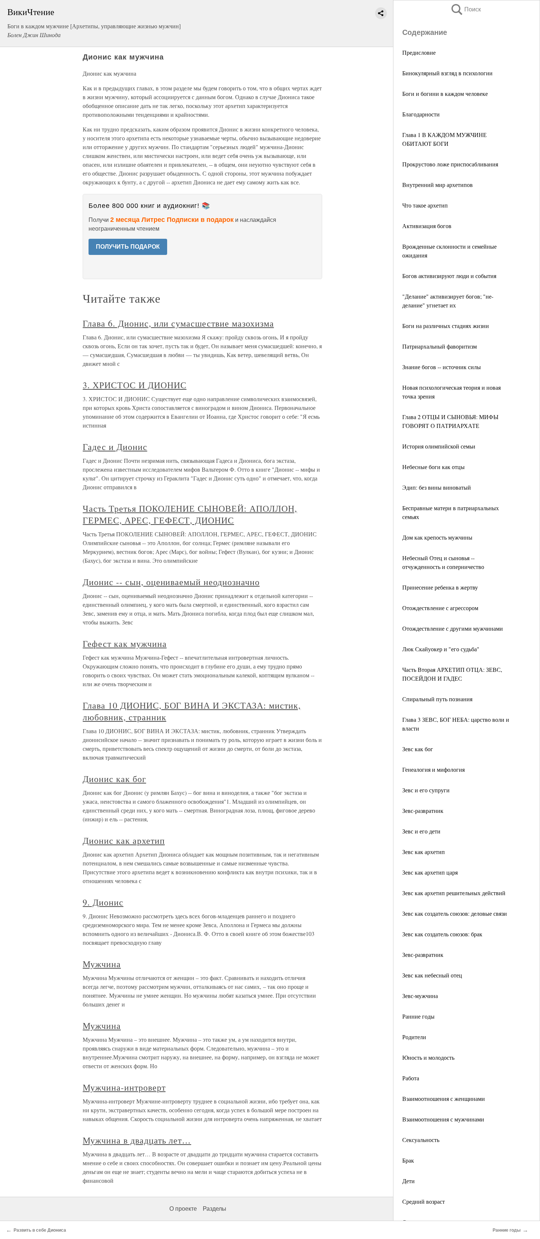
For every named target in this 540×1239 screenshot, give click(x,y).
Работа (410, 1078)
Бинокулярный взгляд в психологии (447, 73)
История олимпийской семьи (438, 446)
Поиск (465, 9)
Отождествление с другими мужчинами (452, 628)
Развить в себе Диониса (40, 1230)
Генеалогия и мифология (433, 769)
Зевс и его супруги (426, 790)
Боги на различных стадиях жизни (445, 325)
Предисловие (419, 52)
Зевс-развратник (422, 810)
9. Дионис (103, 902)
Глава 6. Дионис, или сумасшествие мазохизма (178, 323)
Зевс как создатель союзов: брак (442, 934)
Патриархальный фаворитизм (439, 346)
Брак (408, 1160)
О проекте (183, 1209)
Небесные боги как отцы (433, 467)
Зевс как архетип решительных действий (453, 893)
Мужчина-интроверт (124, 1087)
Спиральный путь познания (437, 699)
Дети (408, 1181)
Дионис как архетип (124, 840)
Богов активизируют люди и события (449, 276)
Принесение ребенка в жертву (440, 587)
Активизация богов (426, 226)
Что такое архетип (425, 205)
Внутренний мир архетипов (437, 184)
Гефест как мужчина (124, 643)
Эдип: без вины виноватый (436, 487)
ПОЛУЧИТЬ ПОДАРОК (128, 247)
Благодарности (421, 114)
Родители (414, 1037)
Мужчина (102, 964)
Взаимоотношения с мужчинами (443, 1119)
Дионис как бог (114, 779)
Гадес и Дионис (115, 447)
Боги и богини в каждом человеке (445, 93)
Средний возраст (423, 1201)
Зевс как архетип (423, 852)
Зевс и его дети (421, 831)
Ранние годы (418, 1016)
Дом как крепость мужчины (437, 537)
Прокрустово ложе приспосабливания (450, 164)
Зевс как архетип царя (430, 872)
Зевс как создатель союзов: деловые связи (454, 913)
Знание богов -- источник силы (441, 367)
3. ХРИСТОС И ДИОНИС (134, 385)
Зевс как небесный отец (432, 975)
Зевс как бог (417, 749)
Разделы (214, 1209)
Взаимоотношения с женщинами (443, 1098)
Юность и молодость (428, 1057)
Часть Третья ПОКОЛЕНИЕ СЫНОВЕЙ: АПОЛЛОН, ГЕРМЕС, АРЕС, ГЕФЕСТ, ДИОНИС (190, 514)
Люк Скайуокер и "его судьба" (440, 649)
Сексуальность (420, 1139)
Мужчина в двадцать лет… (137, 1140)
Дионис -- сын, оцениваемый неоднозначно (171, 582)
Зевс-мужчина (420, 996)
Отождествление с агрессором (440, 608)
